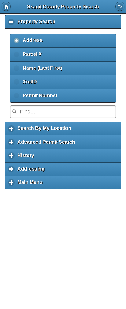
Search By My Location (45, 130)
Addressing (32, 171)
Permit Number (40, 95)
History (27, 157)
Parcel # (32, 54)
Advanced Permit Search (47, 144)
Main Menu (31, 184)
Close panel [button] (119, 6)
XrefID (30, 81)
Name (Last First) (42, 68)
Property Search (37, 24)
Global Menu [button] (6, 6)
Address (33, 40)
